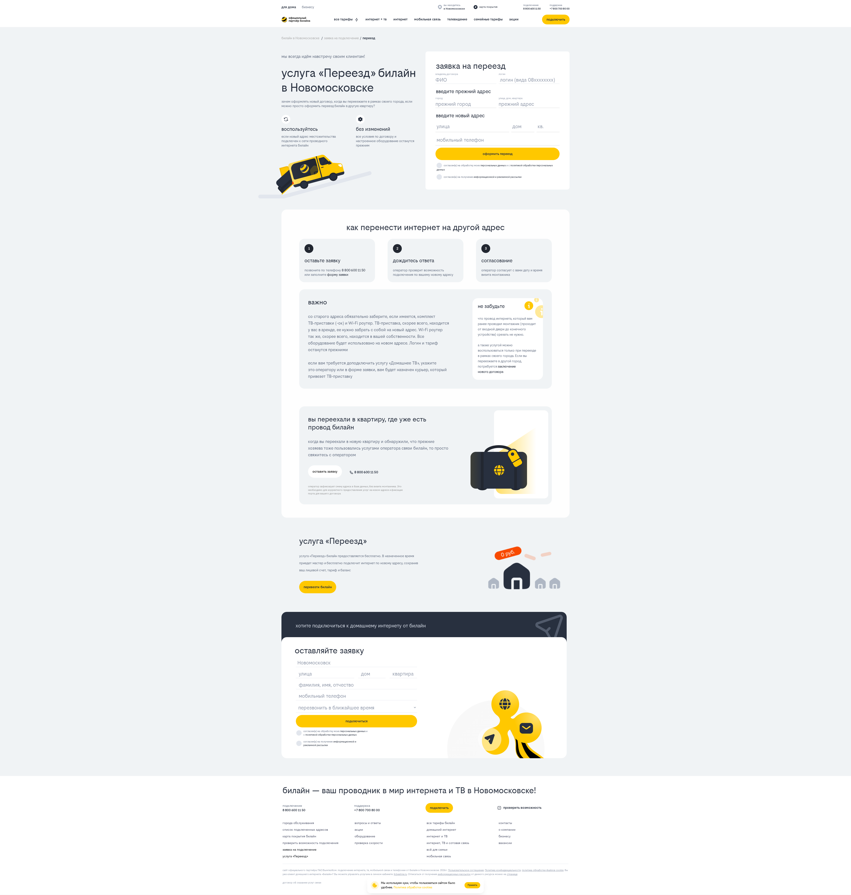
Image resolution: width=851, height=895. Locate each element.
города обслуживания (298, 823)
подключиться (356, 721)
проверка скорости (369, 843)
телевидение (457, 19)
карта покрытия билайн (299, 836)
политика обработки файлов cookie (543, 870)
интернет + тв (376, 19)
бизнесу (505, 836)
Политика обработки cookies (413, 887)
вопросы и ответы (368, 823)
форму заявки (337, 274)
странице (512, 874)
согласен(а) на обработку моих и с (335, 733)
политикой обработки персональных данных (331, 734)
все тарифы (343, 19)
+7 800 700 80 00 (560, 8)
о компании (507, 829)
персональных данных (493, 165)
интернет (400, 19)
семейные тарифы (488, 19)
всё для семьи (437, 849)
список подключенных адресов (305, 829)
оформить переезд (498, 154)
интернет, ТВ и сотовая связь (448, 843)
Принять (472, 885)
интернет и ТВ (437, 836)
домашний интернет (441, 829)
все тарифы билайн (441, 823)
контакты (505, 823)
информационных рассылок (454, 874)
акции (514, 19)
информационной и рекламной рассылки (497, 177)
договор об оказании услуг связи (302, 882)
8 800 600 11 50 (532, 8)
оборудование (365, 836)
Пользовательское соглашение (466, 870)
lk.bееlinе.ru (400, 874)
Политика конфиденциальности (503, 870)
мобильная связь (427, 19)
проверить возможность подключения (310, 843)
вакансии (505, 843)
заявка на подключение (299, 849)
